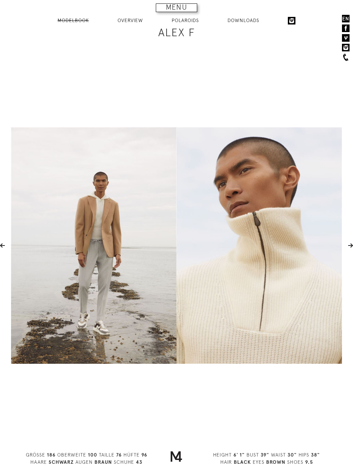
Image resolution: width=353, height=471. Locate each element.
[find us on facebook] (346, 28)
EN (345, 18)
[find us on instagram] (346, 47)
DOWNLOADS (243, 20)
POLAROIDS (185, 20)
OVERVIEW (130, 20)
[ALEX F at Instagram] (291, 20)
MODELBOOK (73, 20)
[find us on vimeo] (346, 38)
